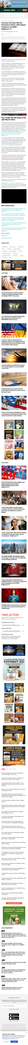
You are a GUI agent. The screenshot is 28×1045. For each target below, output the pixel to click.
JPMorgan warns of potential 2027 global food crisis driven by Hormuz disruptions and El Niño (13, 848)
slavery (22, 38)
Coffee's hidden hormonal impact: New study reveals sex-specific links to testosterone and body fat (13, 827)
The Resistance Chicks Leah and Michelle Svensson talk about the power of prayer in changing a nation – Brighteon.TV (13, 210)
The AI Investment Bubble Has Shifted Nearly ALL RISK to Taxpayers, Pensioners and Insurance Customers (13, 971)
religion (7, 38)
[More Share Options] (9, 34)
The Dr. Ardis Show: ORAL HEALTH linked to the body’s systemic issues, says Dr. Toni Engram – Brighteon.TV (13, 534)
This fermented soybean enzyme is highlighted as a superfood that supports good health (13, 869)
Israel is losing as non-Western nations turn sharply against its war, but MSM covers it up (13, 366)
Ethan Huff (9, 314)
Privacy (8, 1025)
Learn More (6, 1041)
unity (5, 39)
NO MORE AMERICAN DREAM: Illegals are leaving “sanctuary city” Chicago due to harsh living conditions (13, 557)
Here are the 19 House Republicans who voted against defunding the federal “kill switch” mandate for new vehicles (13, 414)
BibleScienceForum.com (6, 238)
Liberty (20, 37)
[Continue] (25, 1006)
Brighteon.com (4, 235)
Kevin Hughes (9, 31)
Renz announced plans (14, 161)
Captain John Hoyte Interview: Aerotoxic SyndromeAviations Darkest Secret (12, 988)
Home (2, 20)
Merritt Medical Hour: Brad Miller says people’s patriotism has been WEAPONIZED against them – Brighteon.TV (13, 484)
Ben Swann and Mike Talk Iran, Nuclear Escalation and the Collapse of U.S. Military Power (12, 945)
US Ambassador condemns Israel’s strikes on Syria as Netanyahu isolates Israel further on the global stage (13, 806)
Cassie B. (9, 387)
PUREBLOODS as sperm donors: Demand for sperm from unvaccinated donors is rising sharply (13, 606)
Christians (15, 36)
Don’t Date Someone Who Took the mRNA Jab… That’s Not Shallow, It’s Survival (12, 773)
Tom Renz (4, 257)
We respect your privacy (14, 1009)
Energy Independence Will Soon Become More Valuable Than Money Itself (13, 963)
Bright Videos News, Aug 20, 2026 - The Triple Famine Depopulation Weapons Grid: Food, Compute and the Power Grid (13, 980)
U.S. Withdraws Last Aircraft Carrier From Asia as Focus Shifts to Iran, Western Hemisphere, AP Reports (12, 853)
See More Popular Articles (14, 903)
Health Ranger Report (7, 928)
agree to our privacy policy (11, 1038)
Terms (11, 1025)
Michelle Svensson (6, 253)
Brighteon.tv (11, 36)
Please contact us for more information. (9, 638)
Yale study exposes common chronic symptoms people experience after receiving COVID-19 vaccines (12, 294)
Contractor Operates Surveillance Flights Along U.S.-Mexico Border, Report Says (12, 898)
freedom (22, 36)
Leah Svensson (15, 37)
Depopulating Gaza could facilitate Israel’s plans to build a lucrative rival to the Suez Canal (13, 390)
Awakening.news (8, 179)
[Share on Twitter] (7, 34)
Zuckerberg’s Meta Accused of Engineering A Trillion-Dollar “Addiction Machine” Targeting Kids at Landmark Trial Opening (13, 795)
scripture (19, 38)
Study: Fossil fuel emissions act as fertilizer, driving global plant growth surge (13, 888)
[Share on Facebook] (5, 34)
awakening (6, 36)
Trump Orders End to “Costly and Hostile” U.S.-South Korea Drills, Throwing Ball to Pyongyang (12, 822)
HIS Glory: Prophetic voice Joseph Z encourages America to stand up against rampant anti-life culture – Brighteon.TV (13, 224)
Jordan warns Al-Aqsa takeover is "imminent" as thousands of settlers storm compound (12, 778)
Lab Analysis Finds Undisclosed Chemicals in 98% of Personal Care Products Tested (13, 859)
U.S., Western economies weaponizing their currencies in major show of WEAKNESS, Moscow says (12, 318)
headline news (4, 37)
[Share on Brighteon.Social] (2, 34)
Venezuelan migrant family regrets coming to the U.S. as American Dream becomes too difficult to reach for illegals (12, 510)
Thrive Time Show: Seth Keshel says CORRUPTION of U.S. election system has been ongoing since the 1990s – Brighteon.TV (13, 582)
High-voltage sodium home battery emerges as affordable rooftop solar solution (12, 883)
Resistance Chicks (13, 38)
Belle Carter (9, 338)
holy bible (10, 37)
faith (19, 36)
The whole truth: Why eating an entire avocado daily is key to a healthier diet (12, 838)
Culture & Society (9, 20)
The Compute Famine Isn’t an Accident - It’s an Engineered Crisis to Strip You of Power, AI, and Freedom (12, 784)
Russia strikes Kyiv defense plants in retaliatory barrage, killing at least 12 (12, 812)
